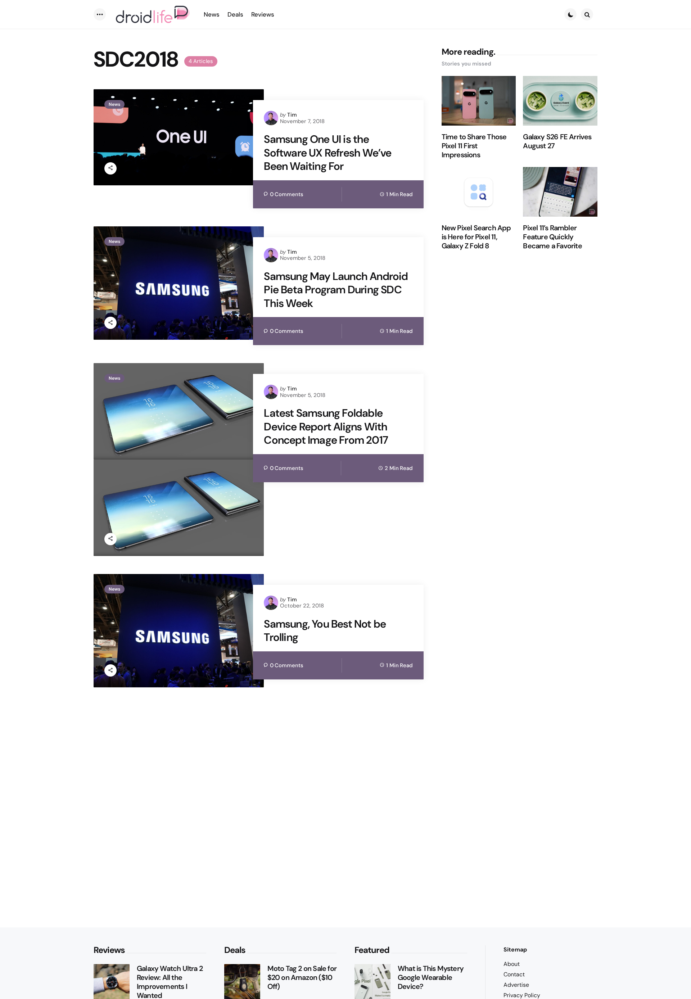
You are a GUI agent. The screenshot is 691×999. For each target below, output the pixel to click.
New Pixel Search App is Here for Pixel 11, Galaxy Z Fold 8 (476, 237)
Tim (292, 114)
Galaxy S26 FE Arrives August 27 (557, 142)
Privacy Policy (521, 995)
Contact (514, 974)
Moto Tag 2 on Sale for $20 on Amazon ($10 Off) (302, 977)
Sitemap (515, 949)
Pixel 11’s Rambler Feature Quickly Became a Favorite (552, 237)
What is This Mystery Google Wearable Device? (431, 977)
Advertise (516, 985)
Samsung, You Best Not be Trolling (325, 630)
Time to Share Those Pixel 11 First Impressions (474, 146)
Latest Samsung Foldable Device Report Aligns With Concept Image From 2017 (326, 426)
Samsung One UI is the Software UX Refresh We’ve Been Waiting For (327, 152)
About (511, 964)
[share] (110, 168)
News (114, 104)
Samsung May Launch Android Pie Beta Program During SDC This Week (336, 290)
